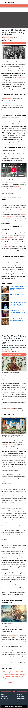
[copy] (11, 40)
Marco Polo (10, 408)
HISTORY (9, 683)
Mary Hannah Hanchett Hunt (8, 203)
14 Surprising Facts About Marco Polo (13, 672)
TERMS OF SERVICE (21, 698)
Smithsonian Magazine (13, 635)
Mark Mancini (7, 37)
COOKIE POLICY (4, 698)
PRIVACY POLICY (20, 696)
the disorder (5, 221)
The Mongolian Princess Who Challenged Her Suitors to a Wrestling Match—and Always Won (14, 676)
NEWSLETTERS (4, 696)
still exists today (21, 112)
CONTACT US (19, 694)
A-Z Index (3, 703)
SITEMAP (19, 701)
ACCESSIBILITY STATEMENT (7, 701)
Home (3, 683)
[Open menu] (2, 2)
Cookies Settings (20, 703)
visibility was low (5, 657)
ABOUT (2, 694)
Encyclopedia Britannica (7, 444)
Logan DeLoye (7, 351)
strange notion (7, 98)
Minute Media (11, 706)
